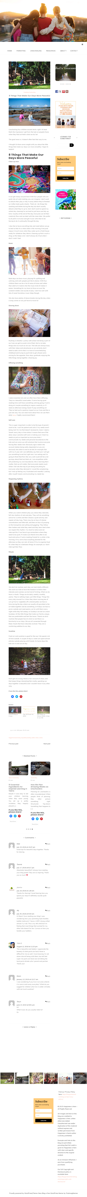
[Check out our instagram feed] (67, 91)
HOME (9, 51)
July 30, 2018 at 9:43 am (25, 914)
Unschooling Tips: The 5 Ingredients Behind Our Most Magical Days (17, 788)
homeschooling (17, 737)
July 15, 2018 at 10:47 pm (26, 847)
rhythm (33, 737)
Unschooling (32, 92)
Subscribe (65, 178)
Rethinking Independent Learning (37, 787)
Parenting (26, 92)
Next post (47, 744)
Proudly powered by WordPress (20, 1193)
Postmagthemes (72, 1193)
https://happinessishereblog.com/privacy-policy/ (67, 1096)
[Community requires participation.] (65, 233)
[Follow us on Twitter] (60, 91)
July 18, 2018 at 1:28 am (25, 891)
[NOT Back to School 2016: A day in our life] (43, 710)
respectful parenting (26, 737)
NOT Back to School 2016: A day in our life (43, 716)
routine (41, 737)
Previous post (13, 744)
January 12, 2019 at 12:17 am (27, 979)
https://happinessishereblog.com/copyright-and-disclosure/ (67, 1179)
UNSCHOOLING (36, 51)
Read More (13, 819)
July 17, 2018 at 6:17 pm (25, 868)
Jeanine (19, 887)
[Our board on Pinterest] (63, 91)
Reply (48, 844)
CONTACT (74, 51)
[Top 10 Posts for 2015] (29, 710)
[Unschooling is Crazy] (15, 710)
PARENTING (21, 51)
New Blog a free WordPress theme (50, 1193)
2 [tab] (28, 829)
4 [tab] (32, 829)
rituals (37, 737)
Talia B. (19, 943)
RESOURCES (50, 51)
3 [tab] (30, 829)
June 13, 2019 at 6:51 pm (26, 1005)
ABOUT (63, 51)
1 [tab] (26, 829)
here (14, 415)
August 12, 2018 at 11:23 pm (27, 947)
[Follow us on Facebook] (56, 91)
